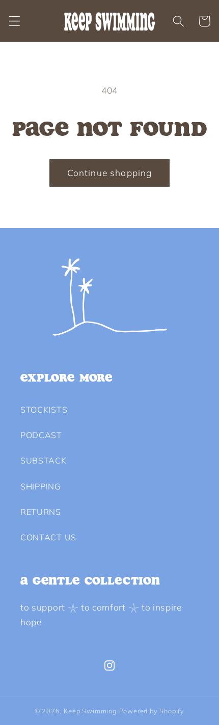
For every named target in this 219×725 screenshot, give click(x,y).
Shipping (40, 486)
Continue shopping (109, 172)
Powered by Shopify (152, 711)
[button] (15, 21)
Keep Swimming (90, 711)
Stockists (43, 409)
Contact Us (48, 537)
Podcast (41, 435)
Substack (43, 460)
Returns (40, 512)
